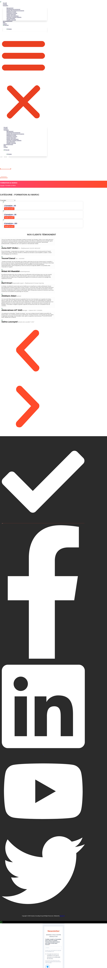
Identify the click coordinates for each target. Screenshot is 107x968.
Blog (4, 22)
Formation (5, 5)
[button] (23, 78)
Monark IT (62, 915)
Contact (5, 23)
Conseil (5, 4)
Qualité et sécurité (11, 19)
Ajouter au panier (9, 208)
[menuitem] (25, 25)
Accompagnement (7, 21)
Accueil (5, 3)
